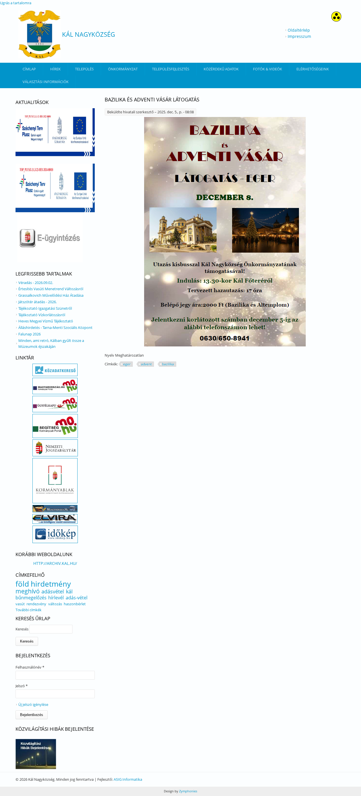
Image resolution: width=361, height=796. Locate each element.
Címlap (29, 68)
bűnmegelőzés (31, 598)
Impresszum (299, 36)
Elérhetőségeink (312, 68)
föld (22, 584)
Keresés (22, 629)
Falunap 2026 (29, 334)
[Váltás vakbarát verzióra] (336, 20)
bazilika (168, 364)
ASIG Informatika (128, 779)
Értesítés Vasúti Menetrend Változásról (50, 288)
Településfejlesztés (170, 68)
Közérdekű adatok (221, 68)
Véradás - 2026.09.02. (35, 282)
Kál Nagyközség (88, 34)
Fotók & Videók (267, 68)
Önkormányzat (123, 68)
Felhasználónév (30, 667)
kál (69, 591)
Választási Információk (46, 81)
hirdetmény (51, 584)
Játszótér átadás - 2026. (37, 301)
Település (84, 68)
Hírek (55, 68)
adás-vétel (76, 598)
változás (55, 603)
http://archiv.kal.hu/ (55, 563)
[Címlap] (39, 34)
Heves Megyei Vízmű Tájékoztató (45, 321)
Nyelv (110, 355)
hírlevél (56, 598)
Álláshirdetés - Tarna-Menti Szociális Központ (55, 327)
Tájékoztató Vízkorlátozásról (41, 314)
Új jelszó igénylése (33, 704)
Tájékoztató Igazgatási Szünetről (45, 308)
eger (127, 364)
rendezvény (36, 603)
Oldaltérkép (299, 30)
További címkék (28, 609)
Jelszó (22, 685)
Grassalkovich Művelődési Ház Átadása (50, 295)
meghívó (28, 591)
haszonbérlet (75, 603)
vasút (20, 603)
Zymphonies (187, 791)
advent (146, 364)
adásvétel (52, 591)
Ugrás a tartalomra (15, 2)
